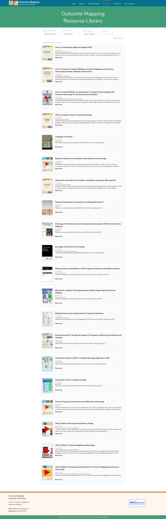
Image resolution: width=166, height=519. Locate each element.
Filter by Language (87, 30)
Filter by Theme (66, 30)
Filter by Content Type (49, 30)
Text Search (105, 30)
